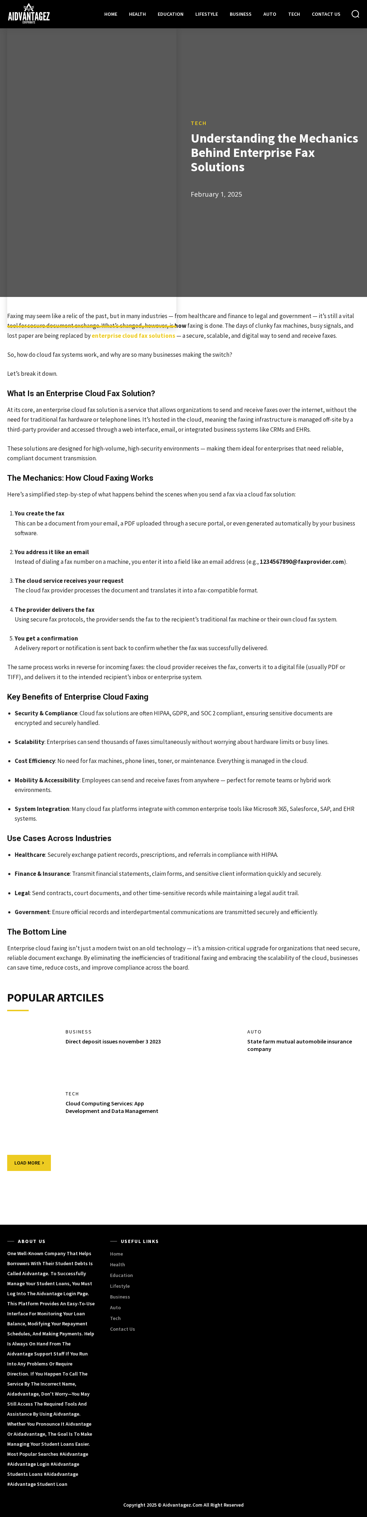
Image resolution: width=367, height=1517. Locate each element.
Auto (254, 1031)
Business (79, 1031)
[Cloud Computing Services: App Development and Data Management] (32, 1115)
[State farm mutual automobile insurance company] (214, 1053)
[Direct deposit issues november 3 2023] (32, 1053)
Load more (27, 1163)
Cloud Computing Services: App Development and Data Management (112, 1107)
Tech (199, 123)
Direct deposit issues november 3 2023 (113, 1041)
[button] (355, 13)
